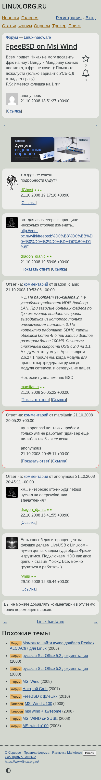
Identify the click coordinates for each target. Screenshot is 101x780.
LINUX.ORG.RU (24, 6)
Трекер (59, 25)
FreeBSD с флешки (40, 696)
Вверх (89, 753)
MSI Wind (31, 681)
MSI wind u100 (36, 726)
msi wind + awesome (43, 711)
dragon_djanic (33, 256)
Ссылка (14, 111)
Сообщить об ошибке (20, 757)
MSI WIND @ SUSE (40, 718)
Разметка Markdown (67, 752)
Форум (25, 25)
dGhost (27, 190)
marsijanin (30, 387)
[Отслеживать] (85, 73)
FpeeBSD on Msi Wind (41, 46)
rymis (25, 576)
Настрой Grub (35, 689)
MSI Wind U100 (38, 704)
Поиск (74, 25)
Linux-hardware (37, 37)
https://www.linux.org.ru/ (22, 761)
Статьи (9, 25)
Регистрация (69, 17)
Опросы (42, 25)
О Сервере (13, 752)
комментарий (36, 284)
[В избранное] (85, 58)
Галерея (29, 17)
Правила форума (36, 752)
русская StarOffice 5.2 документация (55, 656)
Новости (10, 17)
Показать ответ (35, 269)
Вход (91, 17)
